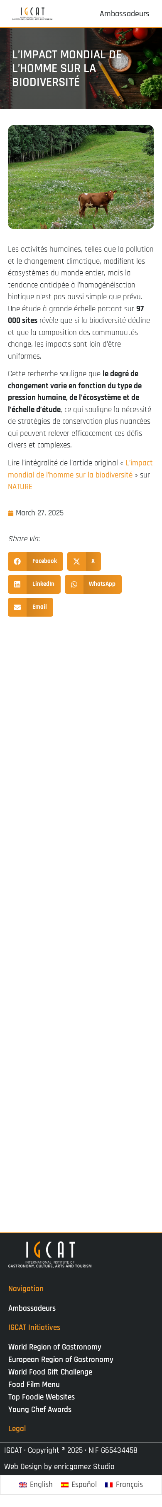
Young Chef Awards (39, 1410)
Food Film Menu (34, 1385)
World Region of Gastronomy (54, 1347)
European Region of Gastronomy (60, 1360)
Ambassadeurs (32, 1308)
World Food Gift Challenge (50, 1372)
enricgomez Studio (84, 1467)
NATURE (20, 487)
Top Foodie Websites (41, 1397)
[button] (35, 561)
